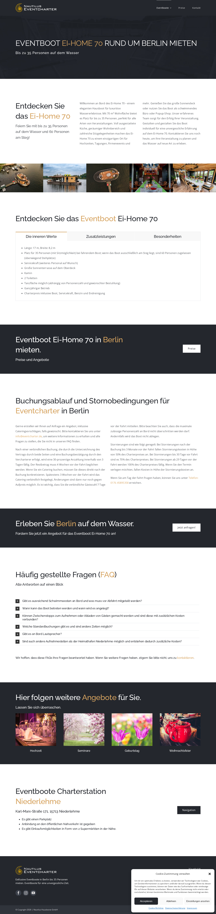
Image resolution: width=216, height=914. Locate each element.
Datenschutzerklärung (175, 908)
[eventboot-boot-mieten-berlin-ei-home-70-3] (64, 165)
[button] (209, 873)
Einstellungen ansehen (198, 901)
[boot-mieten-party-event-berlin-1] (108, 165)
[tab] (41, 236)
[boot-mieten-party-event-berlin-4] (21, 165)
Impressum (192, 908)
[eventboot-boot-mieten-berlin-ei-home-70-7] (194, 165)
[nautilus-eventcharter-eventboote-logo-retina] (36, 867)
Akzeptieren (146, 901)
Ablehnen (171, 901)
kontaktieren (185, 657)
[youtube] (33, 893)
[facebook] (18, 893)
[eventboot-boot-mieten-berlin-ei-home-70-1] (151, 165)
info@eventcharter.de (28, 436)
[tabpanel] (108, 271)
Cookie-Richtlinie (156, 908)
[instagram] (26, 893)
